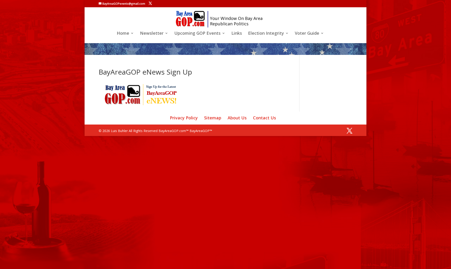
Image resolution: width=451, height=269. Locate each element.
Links (236, 33)
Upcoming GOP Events (197, 33)
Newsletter (151, 33)
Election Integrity (266, 33)
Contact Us (264, 118)
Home (123, 33)
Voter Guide (307, 33)
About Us (237, 118)
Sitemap (212, 118)
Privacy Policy (184, 118)
